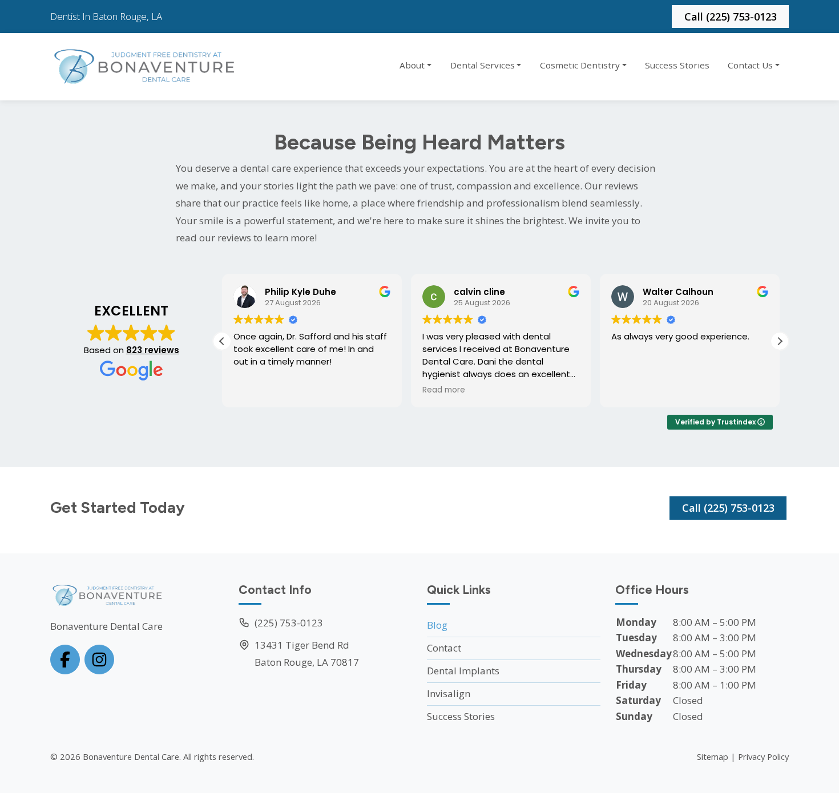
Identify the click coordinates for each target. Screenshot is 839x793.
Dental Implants (463, 670)
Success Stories (677, 65)
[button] (779, 341)
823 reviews (152, 350)
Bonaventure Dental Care (131, 756)
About (412, 65)
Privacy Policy (763, 756)
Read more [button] (443, 390)
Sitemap (712, 756)
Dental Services (482, 65)
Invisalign (448, 693)
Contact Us (750, 65)
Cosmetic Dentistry (580, 65)
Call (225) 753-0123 (730, 16)
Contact (444, 647)
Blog (437, 625)
